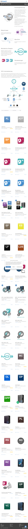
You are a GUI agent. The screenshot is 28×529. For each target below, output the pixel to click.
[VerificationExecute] (7, 506)
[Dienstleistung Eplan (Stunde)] (21, 140)
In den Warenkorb (3, 153)
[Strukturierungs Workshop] (7, 485)
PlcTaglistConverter (5, 426)
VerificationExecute (5, 513)
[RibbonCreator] (7, 463)
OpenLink (3, 384)
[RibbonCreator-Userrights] (21, 28)
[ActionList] (7, 119)
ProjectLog (17, 426)
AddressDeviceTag (18, 126)
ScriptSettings (17, 470)
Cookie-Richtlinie (10, 268)
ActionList (3, 126)
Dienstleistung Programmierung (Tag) (19, 191)
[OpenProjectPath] (7, 399)
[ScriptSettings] (21, 463)
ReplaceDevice (18, 448)
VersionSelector (18, 513)
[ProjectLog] (21, 420)
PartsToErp (17, 406)
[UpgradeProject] (21, 485)
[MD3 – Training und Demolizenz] (7, 313)
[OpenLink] (7, 378)
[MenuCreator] (21, 356)
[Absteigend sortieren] (11, 110)
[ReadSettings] (7, 441)
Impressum (18, 268)
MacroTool (3, 276)
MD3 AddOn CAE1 (5, 342)
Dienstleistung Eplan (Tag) (6, 169)
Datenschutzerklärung (14, 268)
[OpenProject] (21, 378)
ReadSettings (4, 448)
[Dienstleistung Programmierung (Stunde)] (7, 183)
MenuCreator (17, 363)
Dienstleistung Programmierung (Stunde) (6, 191)
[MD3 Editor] (7, 356)
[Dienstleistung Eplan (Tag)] (7, 162)
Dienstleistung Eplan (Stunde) (20, 147)
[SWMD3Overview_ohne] (21, 45)
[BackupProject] (7, 140)
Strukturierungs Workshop (6, 492)
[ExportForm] (7, 226)
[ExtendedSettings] (21, 226)
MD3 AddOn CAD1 (18, 320)
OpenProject (17, 384)
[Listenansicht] (20, 110)
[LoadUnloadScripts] (21, 247)
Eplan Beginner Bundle (6, 212)
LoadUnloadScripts (18, 254)
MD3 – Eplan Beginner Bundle (7, 297)
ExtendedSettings (18, 233)
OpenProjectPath (5, 406)
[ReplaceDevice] (21, 441)
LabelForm (3, 254)
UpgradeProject (18, 492)
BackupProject (4, 147)
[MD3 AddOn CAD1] (21, 313)
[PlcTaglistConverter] (7, 420)
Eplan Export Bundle (19, 212)
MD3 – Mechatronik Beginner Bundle (20, 298)
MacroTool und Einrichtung (20, 276)
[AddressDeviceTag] (21, 119)
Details (12, 153)
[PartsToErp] (21, 399)
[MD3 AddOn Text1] (21, 335)
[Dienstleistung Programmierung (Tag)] (21, 183)
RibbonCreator (4, 470)
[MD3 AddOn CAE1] (7, 335)
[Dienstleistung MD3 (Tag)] (21, 162)
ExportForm (4, 233)
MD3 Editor (4, 363)
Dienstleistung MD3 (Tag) (20, 169)
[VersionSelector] (21, 506)
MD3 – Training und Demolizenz (5, 321)
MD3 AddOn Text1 (18, 342)
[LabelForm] (7, 247)
